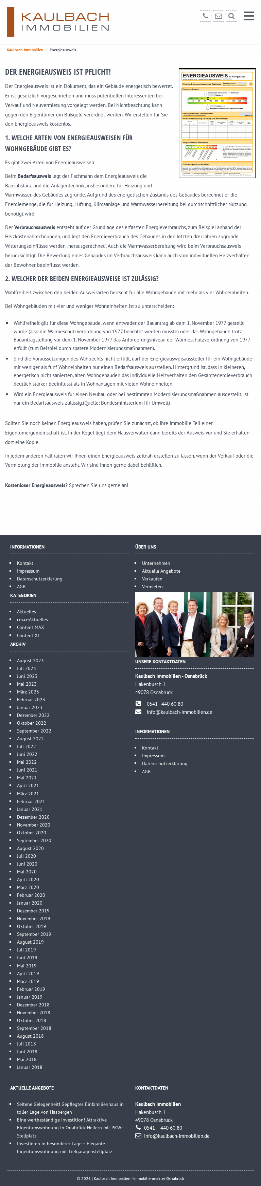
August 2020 (30, 848)
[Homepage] (58, 22)
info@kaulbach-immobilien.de (179, 712)
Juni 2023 (27, 676)
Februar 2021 (31, 801)
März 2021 (28, 793)
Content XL (28, 635)
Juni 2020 (27, 863)
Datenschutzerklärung (40, 578)
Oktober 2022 (31, 723)
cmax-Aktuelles (32, 619)
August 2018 (30, 1036)
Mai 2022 (27, 762)
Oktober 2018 (31, 1020)
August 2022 (30, 738)
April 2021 (28, 785)
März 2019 (28, 981)
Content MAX (30, 627)
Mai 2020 (27, 871)
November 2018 (33, 1012)
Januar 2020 (29, 903)
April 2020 (28, 879)
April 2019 (28, 973)
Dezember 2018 (33, 1004)
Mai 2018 (27, 1059)
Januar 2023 (29, 707)
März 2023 (28, 691)
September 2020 (34, 840)
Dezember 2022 (33, 715)
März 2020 (28, 887)
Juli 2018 (26, 1043)
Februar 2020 (31, 895)
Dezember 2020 (33, 817)
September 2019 (34, 934)
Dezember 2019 (33, 910)
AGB (21, 586)
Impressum (28, 571)
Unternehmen (156, 563)
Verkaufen (152, 578)
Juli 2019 (26, 949)
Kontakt (25, 563)
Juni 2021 (27, 769)
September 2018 (34, 1028)
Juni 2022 (27, 754)
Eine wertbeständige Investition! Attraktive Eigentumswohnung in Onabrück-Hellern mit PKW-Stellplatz (70, 1127)
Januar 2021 (29, 809)
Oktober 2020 (31, 832)
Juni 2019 (27, 957)
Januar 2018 (29, 1067)
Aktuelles (26, 611)
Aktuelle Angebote (161, 571)
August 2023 (30, 660)
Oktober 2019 (31, 926)
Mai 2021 (27, 777)
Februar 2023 (31, 699)
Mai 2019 (27, 965)
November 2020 (33, 824)
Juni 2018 (27, 1051)
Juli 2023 (26, 668)
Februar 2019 (31, 989)
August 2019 (30, 942)
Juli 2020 (26, 856)
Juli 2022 (26, 746)
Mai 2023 (27, 684)
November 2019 (33, 918)
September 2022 (34, 730)
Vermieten (152, 586)
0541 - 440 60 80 (165, 704)
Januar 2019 (29, 997)
